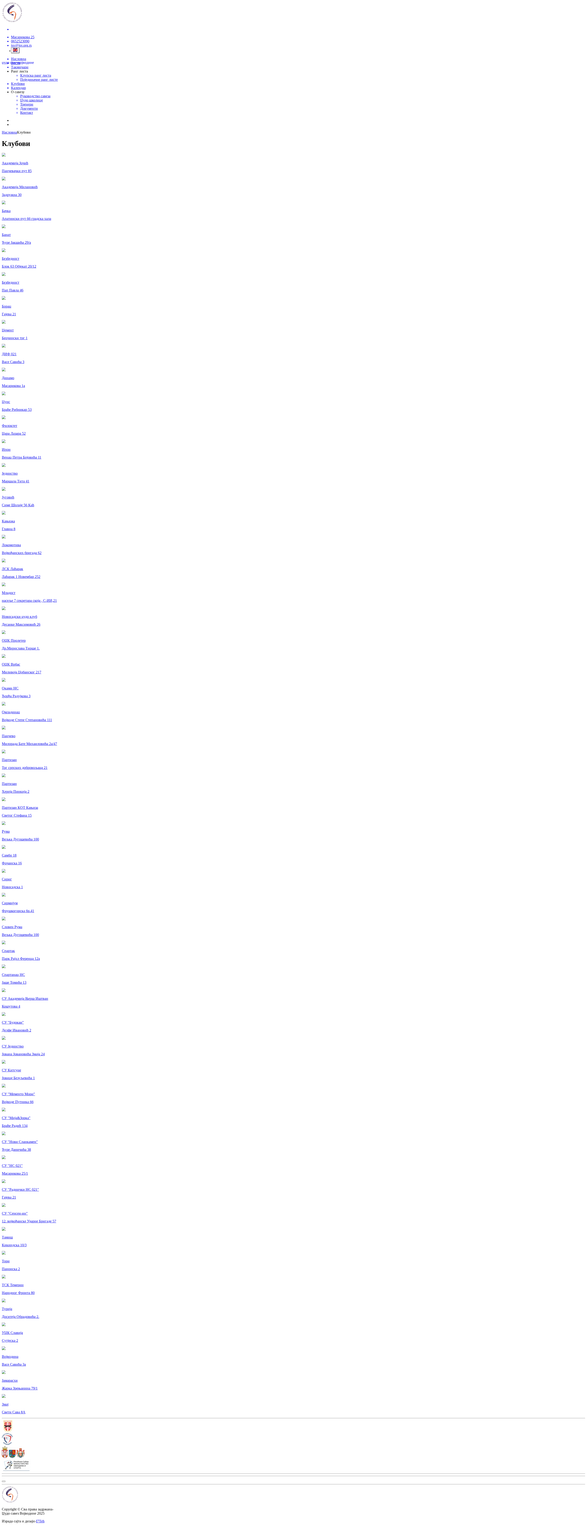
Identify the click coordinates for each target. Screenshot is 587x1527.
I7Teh (40, 1521)
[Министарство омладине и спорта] (293, 1465)
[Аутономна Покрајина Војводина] (293, 1452)
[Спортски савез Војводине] (293, 1439)
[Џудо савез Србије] (293, 1426)
